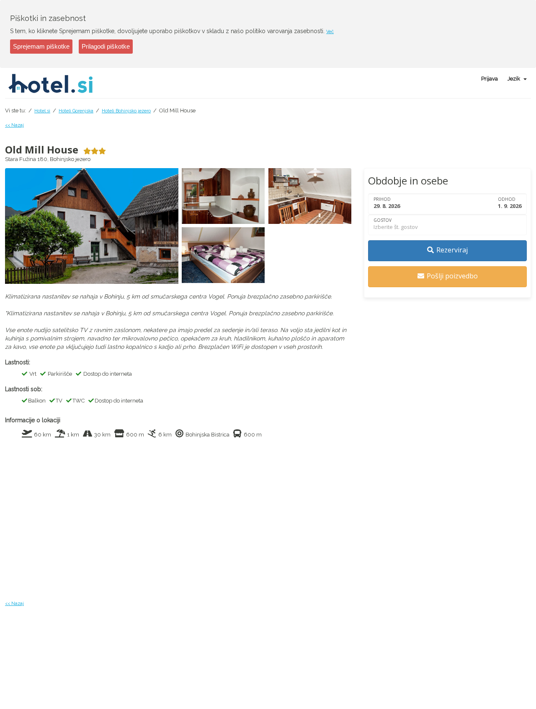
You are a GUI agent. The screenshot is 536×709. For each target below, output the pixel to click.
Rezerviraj (452, 250)
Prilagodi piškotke (106, 46)
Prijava (489, 78)
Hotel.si (42, 111)
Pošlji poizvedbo (452, 275)
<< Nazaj (14, 125)
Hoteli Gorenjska (76, 111)
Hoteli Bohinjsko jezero (126, 111)
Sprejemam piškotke (41, 46)
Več (330, 31)
